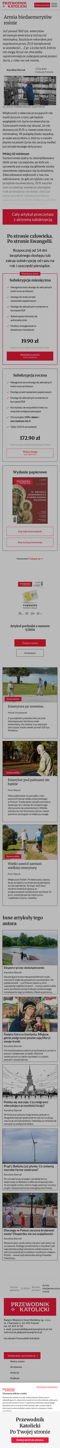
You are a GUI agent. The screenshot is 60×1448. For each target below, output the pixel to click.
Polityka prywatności (47, 1386)
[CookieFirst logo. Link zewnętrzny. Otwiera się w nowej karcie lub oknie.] (8, 1389)
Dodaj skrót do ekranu (30, 1440)
